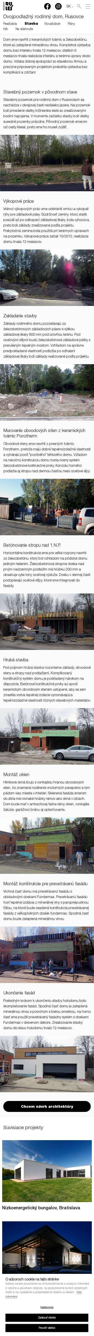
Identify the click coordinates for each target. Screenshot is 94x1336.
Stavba (31, 24)
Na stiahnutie (24, 29)
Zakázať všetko (47, 1318)
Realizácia (10, 24)
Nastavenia (47, 1307)
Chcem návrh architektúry (47, 1107)
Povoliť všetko (47, 1328)
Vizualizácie (52, 24)
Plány (71, 24)
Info (5, 29)
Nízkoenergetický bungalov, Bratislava (41, 1208)
